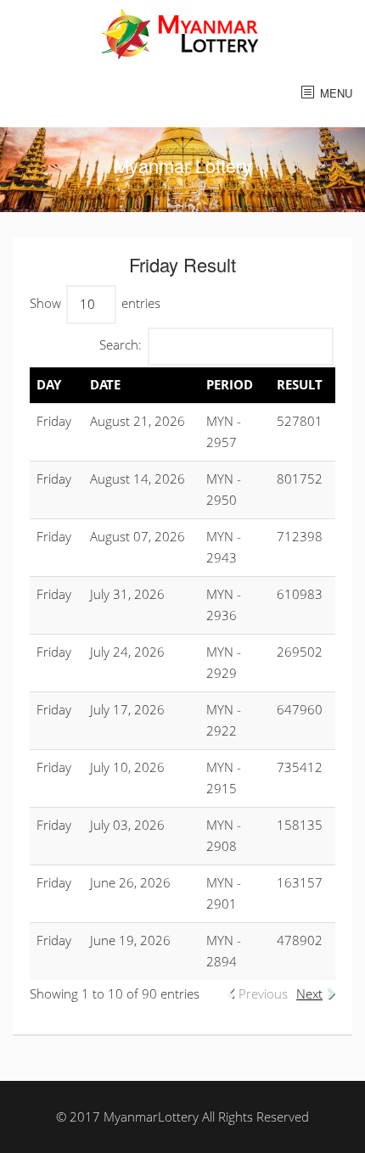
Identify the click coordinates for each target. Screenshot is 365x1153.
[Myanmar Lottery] (183, 32)
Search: (120, 344)
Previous (263, 993)
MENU (336, 93)
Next (309, 993)
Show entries (95, 302)
